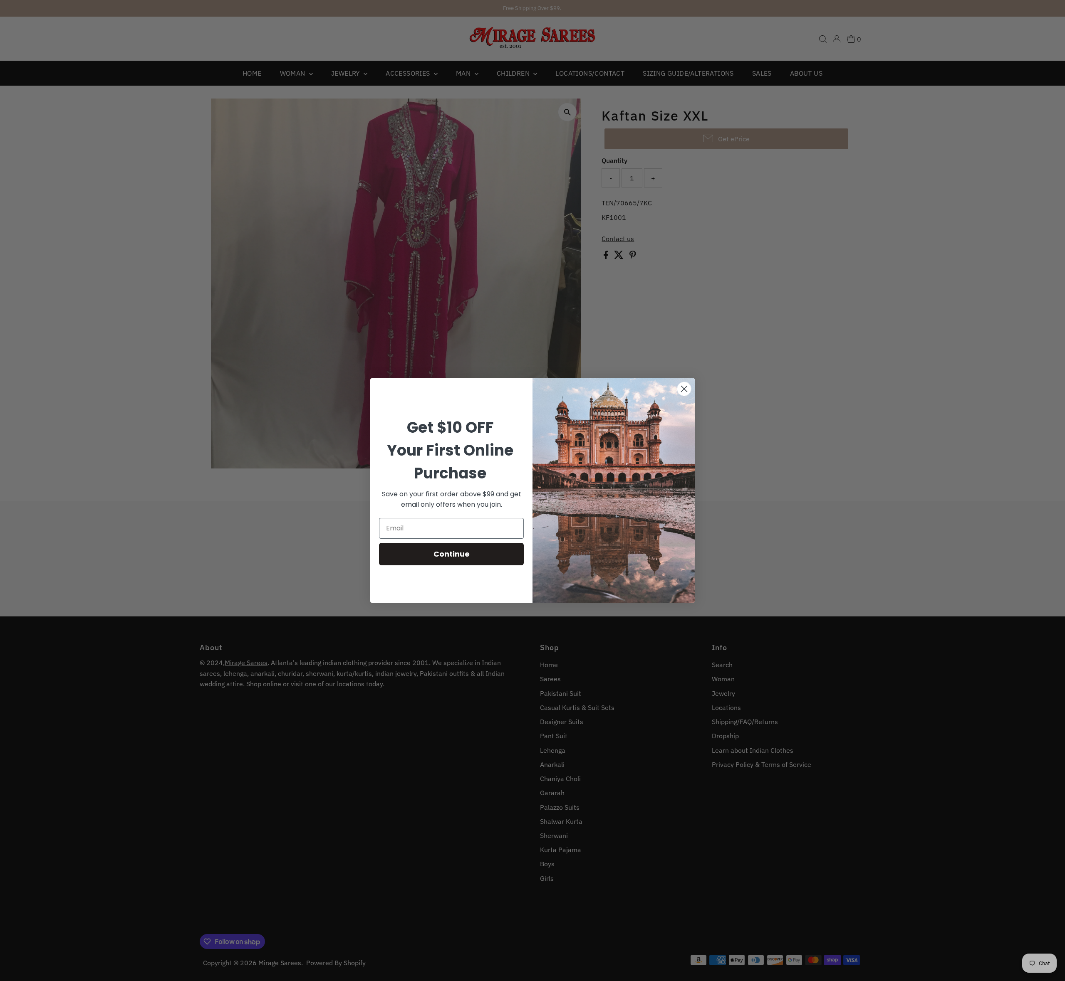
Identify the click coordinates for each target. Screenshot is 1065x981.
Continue (451, 554)
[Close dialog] (684, 389)
